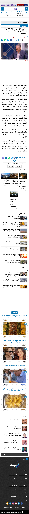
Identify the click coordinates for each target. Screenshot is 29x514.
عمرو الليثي (23, 163)
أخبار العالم (25, 485)
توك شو (19, 22)
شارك (15, 39)
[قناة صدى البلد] (26, 5)
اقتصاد (26, 492)
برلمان (26, 496)
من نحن (23, 507)
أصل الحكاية (14, 485)
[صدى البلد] (14, 9)
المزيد (3, 454)
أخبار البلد (12, 11)
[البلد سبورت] (20, 5)
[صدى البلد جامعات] (13, 5)
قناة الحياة (15, 163)
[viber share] (3, 158)
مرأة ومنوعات (24, 481)
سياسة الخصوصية (8, 507)
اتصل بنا (17, 507)
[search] (2, 9)
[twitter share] (8, 40)
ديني (16, 481)
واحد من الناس (6, 163)
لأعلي (24, 459)
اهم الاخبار (19, 11)
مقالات (26, 500)
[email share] (2, 40)
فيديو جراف (25, 489)
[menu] (26, 9)
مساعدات (10, 166)
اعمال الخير (18, 166)
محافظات (15, 489)
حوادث (6, 11)
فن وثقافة (25, 478)
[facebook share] (11, 40)
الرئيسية (26, 11)
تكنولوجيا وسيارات (13, 492)
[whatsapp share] (5, 40)
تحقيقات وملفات (14, 496)
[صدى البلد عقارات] (8, 5)
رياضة (16, 474)
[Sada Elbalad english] (3, 5)
